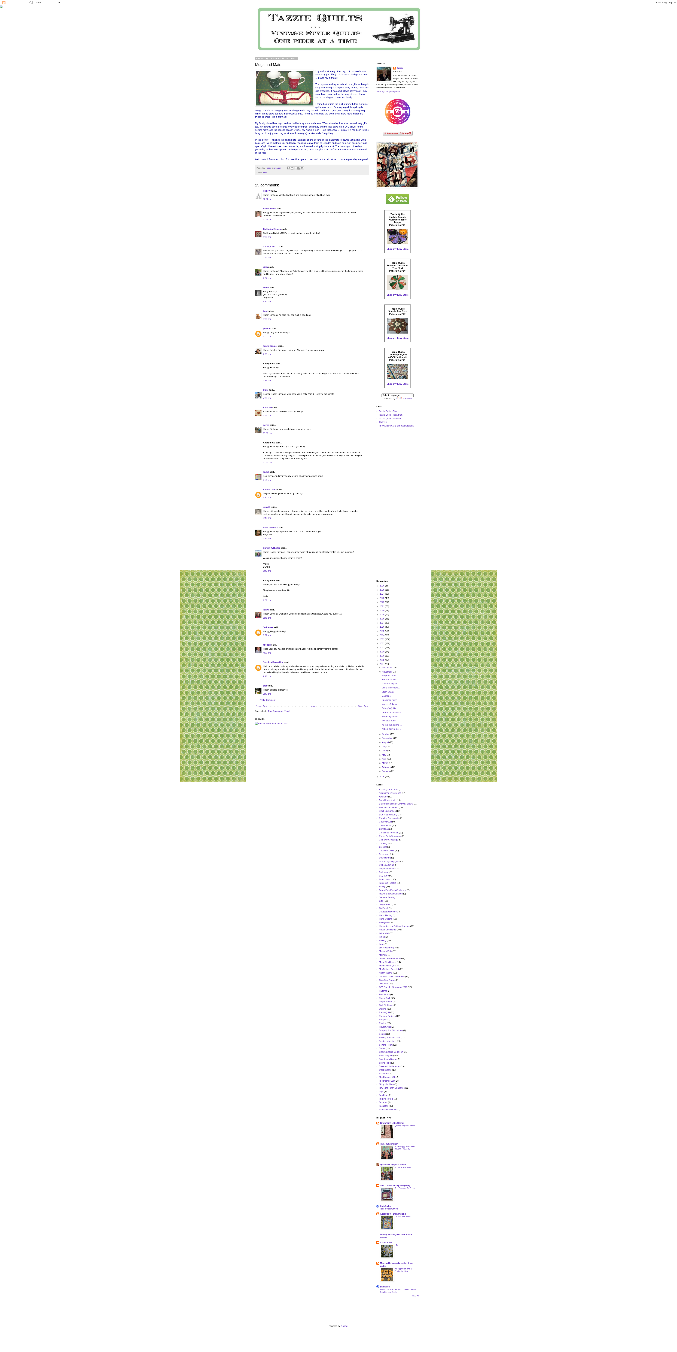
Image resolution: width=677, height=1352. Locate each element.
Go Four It (383, 908)
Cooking (383, 843)
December (387, 667)
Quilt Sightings (386, 1005)
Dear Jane (384, 854)
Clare (266, 390)
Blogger (344, 1326)
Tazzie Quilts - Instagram (390, 415)
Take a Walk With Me (389, 1209)
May (384, 755)
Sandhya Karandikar (273, 662)
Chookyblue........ (388, 1242)
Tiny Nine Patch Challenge (392, 1088)
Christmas (384, 829)
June (384, 750)
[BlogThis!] (292, 168)
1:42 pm (267, 571)
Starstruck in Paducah (389, 1066)
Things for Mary (386, 1084)
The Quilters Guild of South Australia (396, 426)
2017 (382, 623)
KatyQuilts (385, 1206)
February (386, 767)
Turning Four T (386, 1099)
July (384, 746)
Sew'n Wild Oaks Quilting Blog (395, 1185)
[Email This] (288, 168)
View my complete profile (388, 91)
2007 (382, 664)
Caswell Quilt (385, 822)
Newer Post (261, 706)
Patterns (383, 991)
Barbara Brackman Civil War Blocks (396, 804)
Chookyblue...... (270, 246)
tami (265, 311)
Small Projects (386, 1055)
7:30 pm (267, 398)
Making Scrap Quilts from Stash (396, 1234)
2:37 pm (267, 278)
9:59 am (267, 538)
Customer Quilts (389, 700)
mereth (266, 507)
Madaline (386, 696)
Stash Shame (388, 692)
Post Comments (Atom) (279, 711)
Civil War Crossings (388, 840)
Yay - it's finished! (390, 704)
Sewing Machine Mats (389, 1037)
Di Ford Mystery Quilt (389, 861)
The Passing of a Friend (405, 1188)
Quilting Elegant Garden (405, 1126)
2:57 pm (267, 600)
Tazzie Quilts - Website (390, 418)
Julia (265, 267)
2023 (382, 598)
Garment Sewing (387, 897)
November (387, 672)
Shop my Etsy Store (397, 249)
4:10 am (267, 497)
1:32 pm (267, 237)
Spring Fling (385, 1063)
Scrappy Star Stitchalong (391, 1030)
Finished (383, 1237)
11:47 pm (267, 462)
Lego (381, 944)
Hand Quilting (385, 919)
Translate (407, 398)
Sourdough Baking (388, 1059)
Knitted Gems (270, 489)
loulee (266, 472)
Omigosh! (383, 983)
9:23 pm (267, 676)
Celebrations (385, 825)
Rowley (382, 1023)
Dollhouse (384, 872)
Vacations (383, 1106)
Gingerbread (385, 904)
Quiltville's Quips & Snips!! (393, 1164)
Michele (267, 645)
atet (265, 686)
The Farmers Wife (387, 1077)
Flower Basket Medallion (391, 894)
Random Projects (387, 1016)
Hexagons (384, 922)
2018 (382, 619)
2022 (382, 602)
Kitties (382, 937)
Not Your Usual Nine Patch (392, 976)
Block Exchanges (387, 811)
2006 (382, 776)
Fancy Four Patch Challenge (392, 890)
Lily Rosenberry (386, 947)
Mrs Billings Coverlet (389, 969)
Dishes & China (386, 865)
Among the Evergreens (390, 793)
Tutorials (383, 1102)
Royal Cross (385, 1027)
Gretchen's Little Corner (392, 1123)
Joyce (266, 425)
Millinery (383, 955)
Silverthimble (269, 208)
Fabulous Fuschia (387, 883)
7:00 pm (267, 336)
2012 (382, 643)
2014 (382, 635)
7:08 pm (267, 354)
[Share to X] (295, 168)
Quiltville (383, 422)
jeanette (267, 328)
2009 (382, 656)
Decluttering (385, 858)
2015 (382, 631)
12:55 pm (267, 219)
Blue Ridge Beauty (388, 814)
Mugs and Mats (389, 675)
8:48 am (267, 518)
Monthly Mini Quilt (387, 965)
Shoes (382, 1048)
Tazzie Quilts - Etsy (388, 411)
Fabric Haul (384, 879)
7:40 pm (267, 694)
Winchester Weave (388, 1109)
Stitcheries (384, 1073)
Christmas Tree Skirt (388, 832)
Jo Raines (268, 627)
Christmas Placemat (391, 712)
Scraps (382, 1034)
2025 (382, 590)
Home (313, 706)
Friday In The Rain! (403, 1167)
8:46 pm (267, 618)
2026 (382, 586)
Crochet (383, 847)
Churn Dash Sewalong (390, 836)
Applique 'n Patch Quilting (393, 1214)
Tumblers (383, 1095)
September (387, 738)
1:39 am (267, 635)
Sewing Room (386, 1045)
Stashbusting (385, 1070)
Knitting (382, 940)
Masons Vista (385, 951)
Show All (415, 1296)
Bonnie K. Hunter (271, 548)
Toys (381, 1091)
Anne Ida (267, 407)
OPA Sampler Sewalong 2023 (393, 987)
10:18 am (267, 199)
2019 (382, 614)
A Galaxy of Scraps (388, 789)
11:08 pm (267, 433)
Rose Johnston (270, 527)
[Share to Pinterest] (302, 168)
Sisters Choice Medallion (391, 1052)
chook (266, 287)
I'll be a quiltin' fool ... (391, 729)
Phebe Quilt (384, 998)
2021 (382, 606)
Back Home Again (387, 800)
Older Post (363, 706)
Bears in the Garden (388, 807)
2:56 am (267, 480)
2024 (382, 594)
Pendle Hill (384, 994)
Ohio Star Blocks (387, 980)
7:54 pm (267, 415)
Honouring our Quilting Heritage (394, 926)
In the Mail (384, 933)
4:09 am (267, 653)
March (385, 763)
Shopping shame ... (391, 716)
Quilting (382, 1009)
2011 (382, 647)
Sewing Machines (387, 1041)
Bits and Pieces (389, 679)
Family (382, 886)
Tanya (266, 610)
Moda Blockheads (387, 962)
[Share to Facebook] (298, 168)
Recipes (383, 1019)
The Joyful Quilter (389, 1144)
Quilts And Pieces (272, 229)
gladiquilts (385, 1287)
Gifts (265, 172)
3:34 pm (267, 319)
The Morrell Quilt (387, 1081)
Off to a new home (402, 1216)
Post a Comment (267, 700)
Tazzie (400, 68)
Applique (383, 797)
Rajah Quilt (384, 1012)
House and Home (387, 929)
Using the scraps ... (391, 687)
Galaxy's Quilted (389, 708)
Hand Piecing (385, 915)
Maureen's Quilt (389, 683)
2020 (382, 610)
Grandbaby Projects (388, 912)
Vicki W (266, 191)
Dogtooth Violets (387, 868)
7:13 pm (267, 380)
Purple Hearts (385, 1001)
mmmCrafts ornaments (390, 958)
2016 (382, 627)
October (386, 734)
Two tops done (389, 720)
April (384, 759)
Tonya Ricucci (270, 346)
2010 (382, 652)
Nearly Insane (385, 973)
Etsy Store (384, 876)
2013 (382, 639)
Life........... (399, 1245)
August (385, 742)
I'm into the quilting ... (392, 725)
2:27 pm (267, 257)
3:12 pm (267, 301)
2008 (382, 660)
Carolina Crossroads (389, 818)
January (386, 771)
